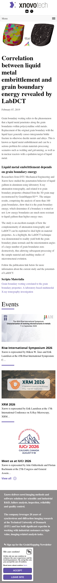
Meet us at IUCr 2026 (16, 461)
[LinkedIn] (26, 11)
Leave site (17, 577)
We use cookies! (11, 551)
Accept (17, 570)
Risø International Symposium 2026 (27, 348)
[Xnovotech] (28, 5)
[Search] (31, 11)
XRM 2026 (8, 404)
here (25, 565)
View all (6, 478)
